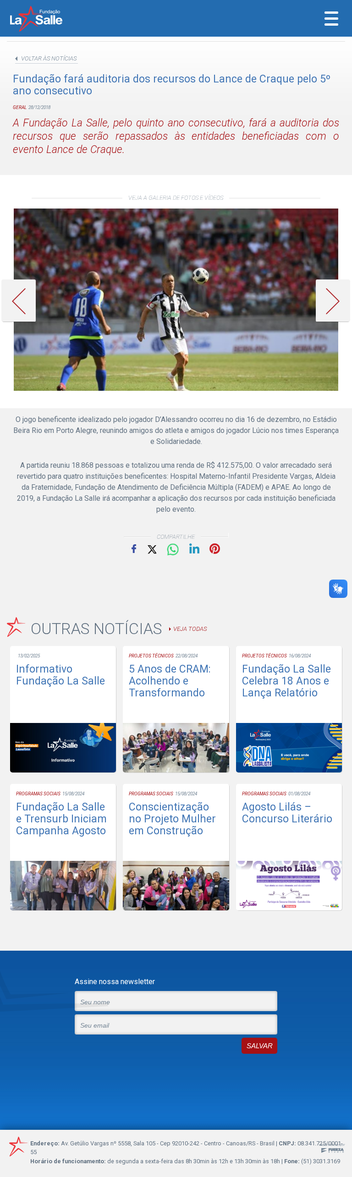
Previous (22, 300)
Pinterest (214, 548)
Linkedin (194, 548)
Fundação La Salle (48, 19)
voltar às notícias (49, 58)
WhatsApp (172, 549)
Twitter (151, 548)
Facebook (134, 548)
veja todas (190, 628)
